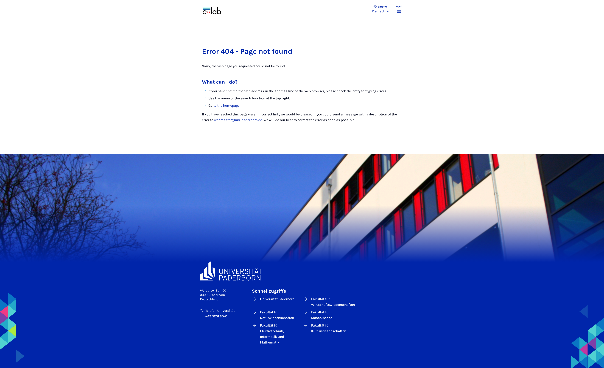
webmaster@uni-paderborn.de (238, 120)
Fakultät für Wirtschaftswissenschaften (331, 302)
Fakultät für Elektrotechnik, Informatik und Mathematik (272, 333)
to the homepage (226, 106)
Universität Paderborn (277, 299)
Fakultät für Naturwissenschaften (277, 315)
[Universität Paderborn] (302, 271)
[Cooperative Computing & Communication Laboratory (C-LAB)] (215, 9)
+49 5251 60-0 (216, 316)
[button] (382, 9)
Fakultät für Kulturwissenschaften (328, 328)
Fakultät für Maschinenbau (323, 315)
